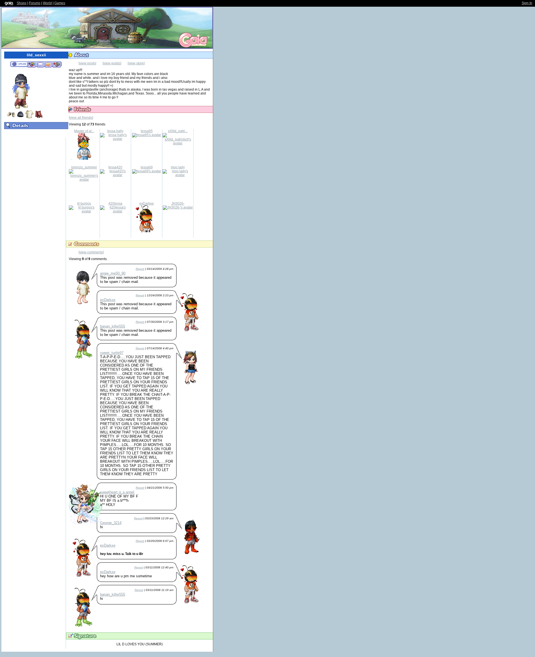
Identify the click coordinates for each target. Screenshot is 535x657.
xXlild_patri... (178, 131)
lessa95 (147, 131)
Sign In (527, 3)
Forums (34, 3)
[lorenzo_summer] (84, 179)
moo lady (178, 167)
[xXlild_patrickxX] (177, 143)
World (47, 3)
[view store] (136, 63)
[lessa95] (146, 135)
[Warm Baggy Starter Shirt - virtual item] (29, 117)
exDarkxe (146, 203)
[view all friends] (81, 118)
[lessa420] (115, 175)
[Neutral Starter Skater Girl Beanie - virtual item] (20, 117)
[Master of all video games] (84, 159)
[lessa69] (146, 171)
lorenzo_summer (84, 167)
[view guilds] (112, 63)
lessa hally (115, 131)
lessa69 (147, 167)
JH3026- (177, 203)
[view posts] (87, 63)
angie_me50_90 (112, 273)
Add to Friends (31, 64)
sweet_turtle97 (111, 353)
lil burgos (84, 203)
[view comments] (91, 252)
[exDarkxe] (146, 231)
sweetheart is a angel (117, 492)
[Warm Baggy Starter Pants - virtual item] (39, 117)
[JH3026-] (178, 207)
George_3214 (110, 523)
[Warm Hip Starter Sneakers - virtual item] (11, 117)
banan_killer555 (112, 326)
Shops (21, 3)
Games (59, 3)
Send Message (40, 64)
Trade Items (48, 64)
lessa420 (115, 167)
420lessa (115, 203)
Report (140, 268)
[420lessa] (115, 211)
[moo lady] (177, 175)
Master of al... (84, 131)
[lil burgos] (84, 211)
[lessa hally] (115, 139)
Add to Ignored (57, 64)
